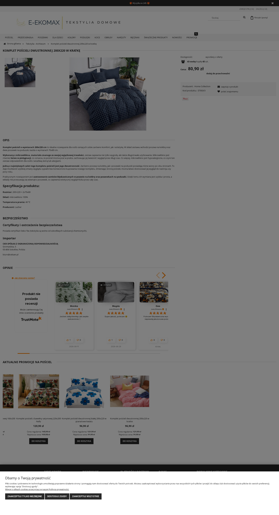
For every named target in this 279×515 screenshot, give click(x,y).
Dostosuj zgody (57, 496)
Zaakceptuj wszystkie (85, 496)
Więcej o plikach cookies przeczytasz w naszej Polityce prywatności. (37, 489)
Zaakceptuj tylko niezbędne (25, 496)
